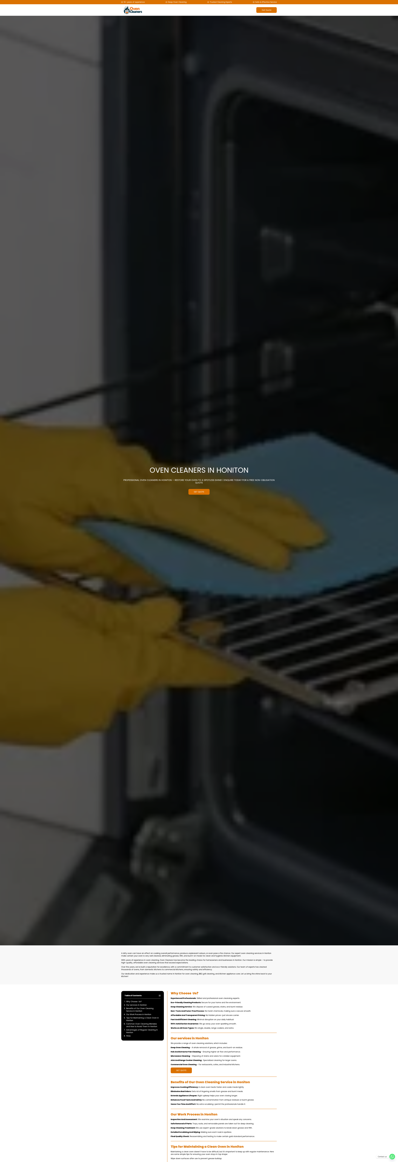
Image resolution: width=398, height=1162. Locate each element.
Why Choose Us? (134, 1001)
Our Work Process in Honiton (138, 1014)
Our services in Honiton (136, 1005)
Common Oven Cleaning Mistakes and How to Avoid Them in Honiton (141, 1025)
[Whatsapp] (392, 1156)
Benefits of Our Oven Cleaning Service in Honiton (139, 1009)
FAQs (128, 1036)
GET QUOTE (199, 492)
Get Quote (266, 10)
